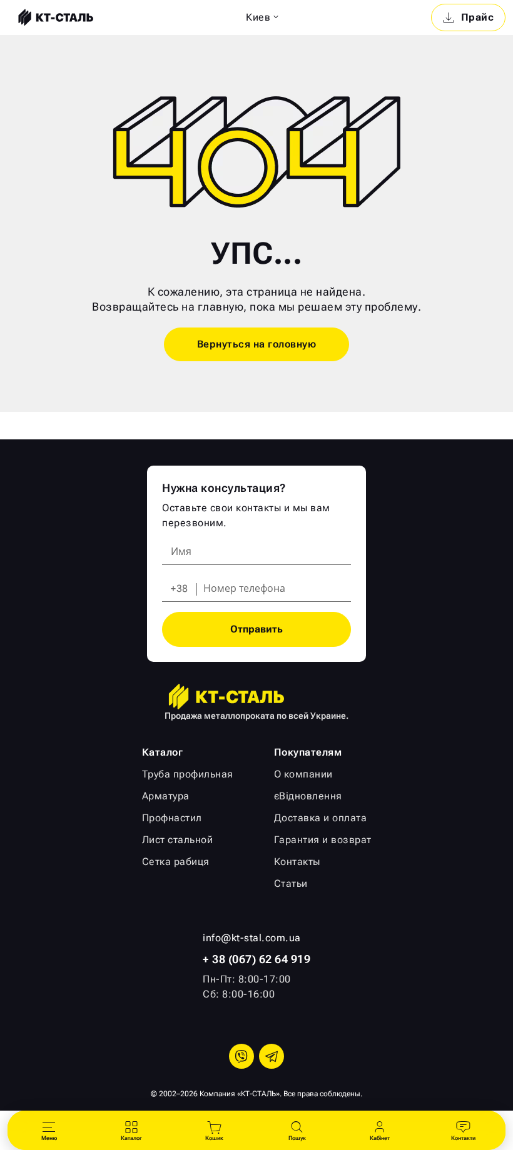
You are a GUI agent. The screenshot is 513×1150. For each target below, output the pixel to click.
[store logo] (54, 17)
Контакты (297, 862)
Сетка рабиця (176, 862)
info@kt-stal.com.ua (252, 938)
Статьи (291, 883)
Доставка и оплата (320, 818)
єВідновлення (308, 796)
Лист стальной (177, 840)
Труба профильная (187, 774)
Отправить (256, 629)
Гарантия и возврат (323, 840)
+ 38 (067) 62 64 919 (256, 959)
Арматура (166, 796)
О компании (303, 774)
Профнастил (172, 818)
